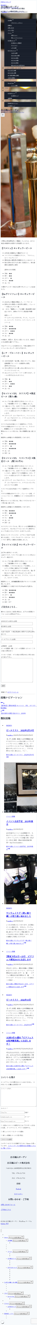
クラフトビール (13, 692)
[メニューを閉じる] (1, 1230)
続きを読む (19, 1025)
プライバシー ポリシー (17, 22)
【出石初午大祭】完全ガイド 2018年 (13, 712)
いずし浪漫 (13, 48)
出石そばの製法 (14, 63)
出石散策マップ (11, 106)
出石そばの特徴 (14, 60)
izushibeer (10, 735)
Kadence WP (5, 1223)
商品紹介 (9, 725)
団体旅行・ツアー (9, 1313)
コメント (4, 1108)
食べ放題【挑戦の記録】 (13, 75)
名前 (26, 1112)
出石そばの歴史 (14, 58)
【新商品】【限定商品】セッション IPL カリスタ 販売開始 (19, 705)
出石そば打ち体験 (12, 70)
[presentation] (20, 787)
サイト (27, 1121)
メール (27, 1117)
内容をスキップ (6, 2)
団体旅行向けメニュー (13, 103)
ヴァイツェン (14, 45)
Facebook (18, 1189)
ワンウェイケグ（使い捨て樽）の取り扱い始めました (18, 914)
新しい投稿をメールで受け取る (13, 1135)
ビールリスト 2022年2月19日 (20, 730)
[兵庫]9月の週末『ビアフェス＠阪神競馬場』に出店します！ (19, 1040)
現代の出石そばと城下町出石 (19, 1279)
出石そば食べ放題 (15, 55)
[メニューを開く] (3, 115)
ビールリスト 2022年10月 (18, 999)
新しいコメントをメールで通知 (13, 1131)
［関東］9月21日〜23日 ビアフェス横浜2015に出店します (20, 958)
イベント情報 (10, 816)
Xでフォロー (18, 1194)
